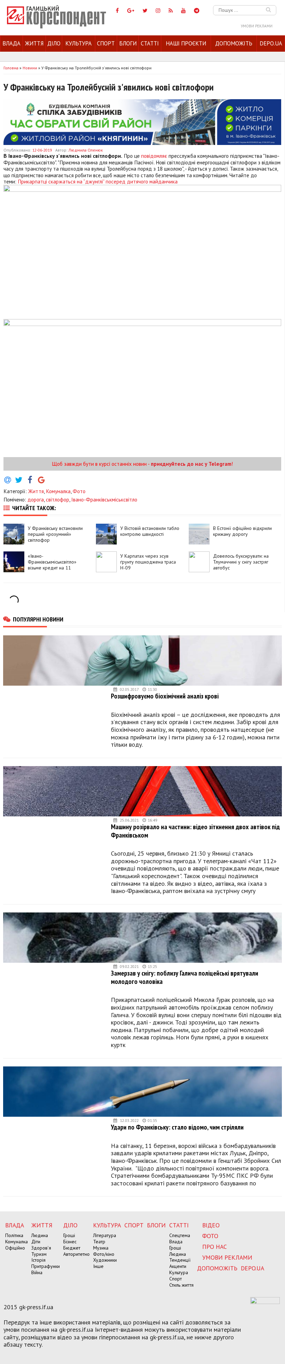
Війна (36, 1272)
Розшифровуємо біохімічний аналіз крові (165, 696)
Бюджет (71, 1248)
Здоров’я (41, 1248)
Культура (78, 43)
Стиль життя (181, 1285)
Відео (211, 1225)
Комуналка (58, 491)
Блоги (128, 43)
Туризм (39, 1254)
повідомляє (154, 155)
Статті (150, 43)
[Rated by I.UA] (265, 1301)
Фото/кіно (103, 1254)
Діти (35, 1241)
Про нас (214, 1246)
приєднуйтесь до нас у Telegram (191, 463)
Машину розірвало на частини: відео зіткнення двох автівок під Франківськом (195, 830)
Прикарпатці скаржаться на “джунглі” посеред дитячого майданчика (98, 181)
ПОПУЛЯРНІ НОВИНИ (38, 619)
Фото (79, 491)
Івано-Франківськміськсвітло (104, 499)
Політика (14, 1235)
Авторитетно (76, 1254)
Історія (38, 1260)
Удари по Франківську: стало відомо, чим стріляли (177, 1127)
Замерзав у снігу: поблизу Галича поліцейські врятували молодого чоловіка (184, 977)
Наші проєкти (186, 43)
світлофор (57, 499)
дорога (35, 499)
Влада (11, 43)
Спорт (106, 43)
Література (104, 1235)
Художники (105, 1260)
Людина (39, 1235)
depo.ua (271, 43)
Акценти (177, 1266)
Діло (53, 43)
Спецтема (179, 1235)
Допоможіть (233, 43)
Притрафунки (45, 1266)
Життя (34, 43)
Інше (98, 1266)
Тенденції (179, 1260)
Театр (99, 1241)
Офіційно (15, 1248)
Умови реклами (256, 26)
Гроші (69, 1235)
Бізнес (69, 1241)
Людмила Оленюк (85, 150)
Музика (100, 1248)
